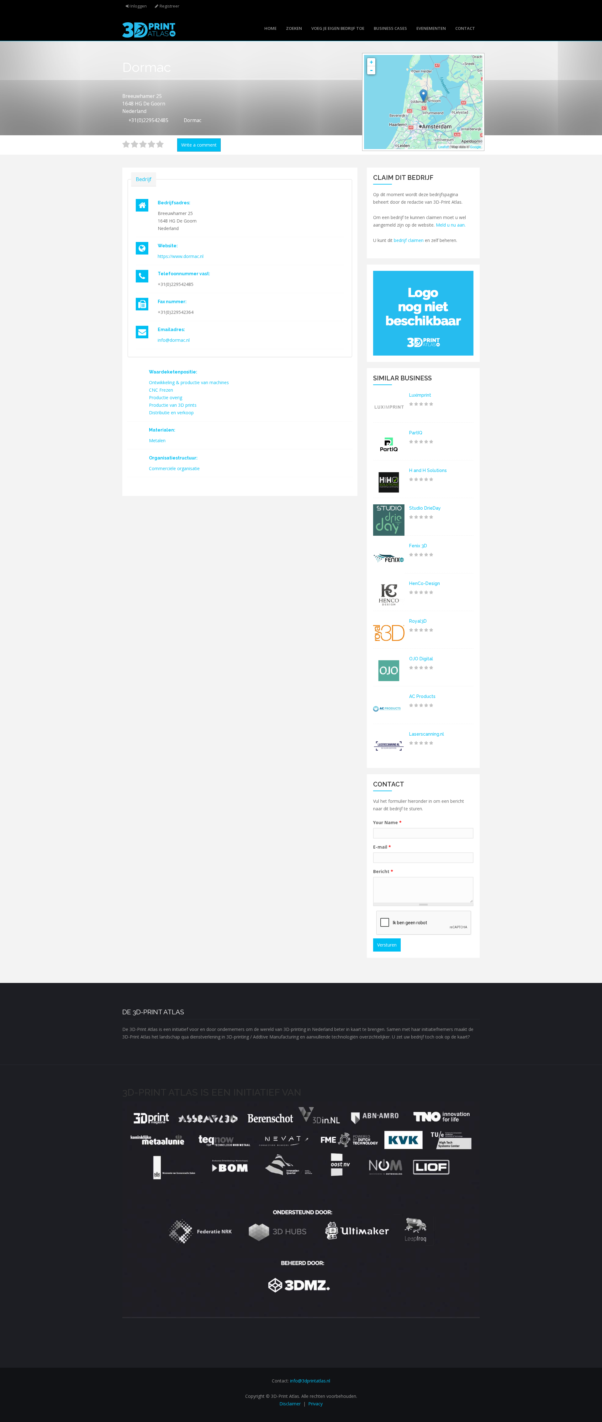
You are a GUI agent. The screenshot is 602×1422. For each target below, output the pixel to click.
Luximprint (420, 395)
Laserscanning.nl (426, 734)
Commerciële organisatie (174, 468)
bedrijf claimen (409, 240)
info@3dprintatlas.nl (310, 1381)
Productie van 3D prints (173, 405)
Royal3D (418, 621)
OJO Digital (421, 658)
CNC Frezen (161, 390)
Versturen (387, 945)
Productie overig (165, 397)
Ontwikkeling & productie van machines (189, 382)
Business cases (390, 28)
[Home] (149, 29)
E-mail (382, 847)
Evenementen (431, 28)
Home (270, 28)
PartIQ (415, 432)
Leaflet (443, 146)
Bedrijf (143, 179)
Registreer (169, 6)
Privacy (315, 1404)
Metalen (157, 440)
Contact (465, 28)
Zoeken (294, 28)
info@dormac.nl (174, 340)
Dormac (192, 120)
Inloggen (138, 6)
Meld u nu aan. (451, 225)
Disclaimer (290, 1404)
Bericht (383, 871)
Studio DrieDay (425, 508)
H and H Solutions (428, 470)
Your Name (387, 822)
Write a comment (199, 145)
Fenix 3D (418, 545)
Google (475, 146)
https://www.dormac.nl (180, 256)
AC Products (422, 696)
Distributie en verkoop (171, 413)
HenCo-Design (424, 583)
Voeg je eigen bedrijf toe (337, 28)
